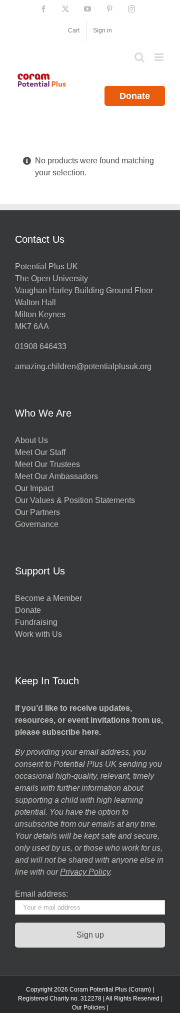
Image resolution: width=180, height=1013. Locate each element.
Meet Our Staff (40, 452)
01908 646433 (40, 346)
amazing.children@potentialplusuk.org (83, 366)
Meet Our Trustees (47, 464)
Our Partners (37, 512)
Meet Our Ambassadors (56, 476)
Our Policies (88, 1007)
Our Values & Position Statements (75, 500)
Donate (135, 96)
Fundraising (36, 622)
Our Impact (35, 488)
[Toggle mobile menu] (159, 57)
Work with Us (38, 634)
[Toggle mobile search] (139, 57)
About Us (31, 440)
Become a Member (48, 598)
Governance (36, 524)
